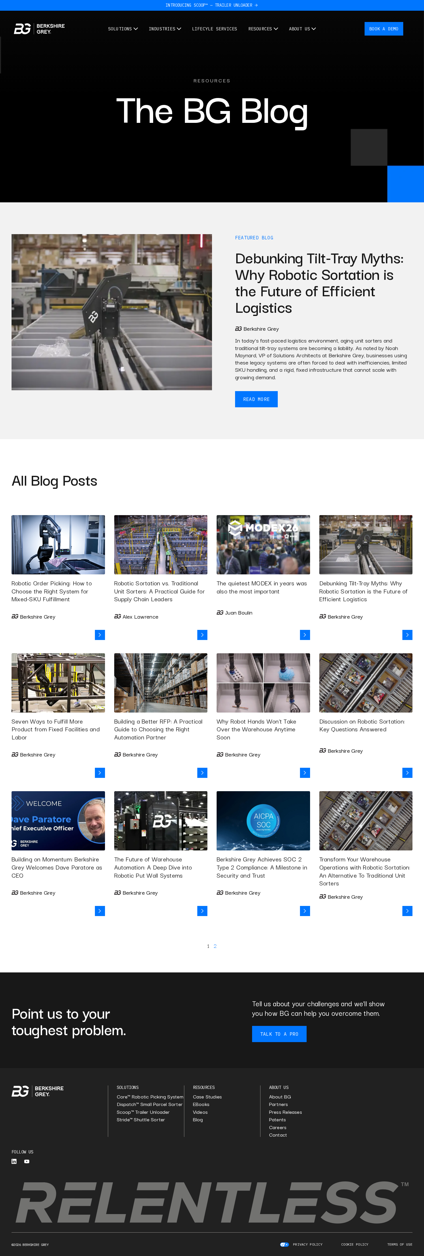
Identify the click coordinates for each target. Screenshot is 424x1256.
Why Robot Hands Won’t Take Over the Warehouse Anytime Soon (256, 728)
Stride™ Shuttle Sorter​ (141, 1119)
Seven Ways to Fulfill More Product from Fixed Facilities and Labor (56, 728)
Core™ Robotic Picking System (150, 1096)
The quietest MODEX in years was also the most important (262, 586)
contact (278, 1135)
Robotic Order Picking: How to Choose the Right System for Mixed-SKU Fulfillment (52, 590)
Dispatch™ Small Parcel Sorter (150, 1104)
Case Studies (207, 1096)
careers (278, 1127)
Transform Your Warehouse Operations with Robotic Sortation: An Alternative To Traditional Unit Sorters (364, 870)
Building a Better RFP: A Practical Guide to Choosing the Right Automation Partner (158, 728)
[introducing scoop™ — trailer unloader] (256, 5)
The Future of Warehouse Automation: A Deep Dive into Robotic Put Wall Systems (153, 866)
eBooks (201, 1104)
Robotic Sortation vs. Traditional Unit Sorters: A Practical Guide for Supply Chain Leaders (159, 590)
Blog (267, 238)
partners (278, 1104)
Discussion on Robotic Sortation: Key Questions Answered (362, 725)
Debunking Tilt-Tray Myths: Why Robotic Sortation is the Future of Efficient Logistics (363, 590)
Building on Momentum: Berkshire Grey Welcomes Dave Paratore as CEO (57, 866)
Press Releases (285, 1112)
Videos (200, 1112)
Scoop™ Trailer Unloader (143, 1112)
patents (277, 1119)
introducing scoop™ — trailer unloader (209, 5)
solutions (128, 1087)
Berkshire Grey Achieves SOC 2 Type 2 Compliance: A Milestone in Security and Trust (262, 866)
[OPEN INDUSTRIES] (179, 29)
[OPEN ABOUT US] (314, 29)
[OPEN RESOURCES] (276, 29)
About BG (280, 1096)
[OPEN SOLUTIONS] (136, 29)
